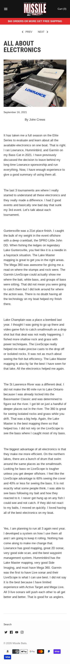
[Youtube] (16, 633)
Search (8, 624)
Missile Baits (20, 643)
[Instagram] (22, 633)
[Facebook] (11, 633)
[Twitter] (5, 633)
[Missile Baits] (35, 9)
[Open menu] (6, 10)
